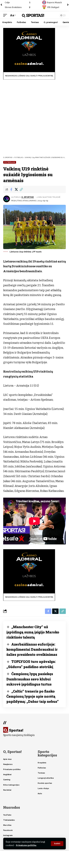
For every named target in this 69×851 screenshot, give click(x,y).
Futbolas (9, 162)
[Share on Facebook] (11, 189)
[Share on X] (16, 189)
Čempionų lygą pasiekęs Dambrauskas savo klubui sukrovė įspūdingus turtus (29, 678)
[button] (57, 843)
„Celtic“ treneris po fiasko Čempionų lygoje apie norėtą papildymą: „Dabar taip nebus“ (32, 696)
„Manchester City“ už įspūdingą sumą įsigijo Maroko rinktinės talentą (32, 631)
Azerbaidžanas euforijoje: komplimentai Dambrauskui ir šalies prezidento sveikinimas (32, 649)
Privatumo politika (26, 845)
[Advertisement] (34, 118)
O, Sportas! (33, 15)
